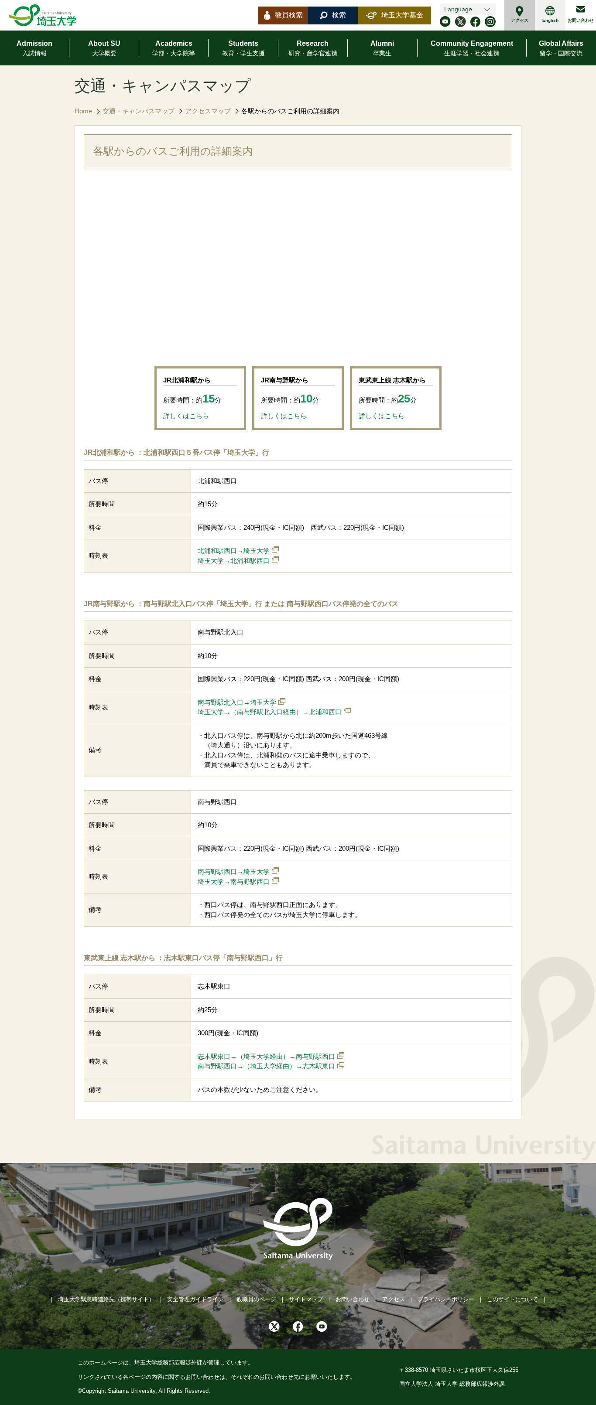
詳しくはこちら (186, 415)
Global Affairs (561, 48)
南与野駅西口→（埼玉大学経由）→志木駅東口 (266, 1066)
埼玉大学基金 (402, 15)
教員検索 (289, 15)
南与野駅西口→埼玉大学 (234, 871)
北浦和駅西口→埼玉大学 (234, 550)
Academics (173, 48)
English (550, 20)
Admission (34, 48)
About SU (104, 48)
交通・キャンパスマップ (139, 111)
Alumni (382, 48)
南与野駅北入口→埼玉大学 (237, 702)
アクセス (519, 20)
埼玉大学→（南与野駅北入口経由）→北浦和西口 (270, 712)
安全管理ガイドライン (195, 1299)
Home (83, 111)
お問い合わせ (581, 20)
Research (312, 48)
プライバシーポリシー (446, 1299)
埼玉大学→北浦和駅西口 (234, 560)
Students (243, 48)
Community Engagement (472, 48)
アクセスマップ (208, 111)
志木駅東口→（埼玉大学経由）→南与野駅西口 (266, 1056)
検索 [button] (339, 15)
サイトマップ (306, 1299)
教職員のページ (256, 1299)
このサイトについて (512, 1299)
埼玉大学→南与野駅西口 (234, 881)
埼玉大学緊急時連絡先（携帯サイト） (106, 1299)
